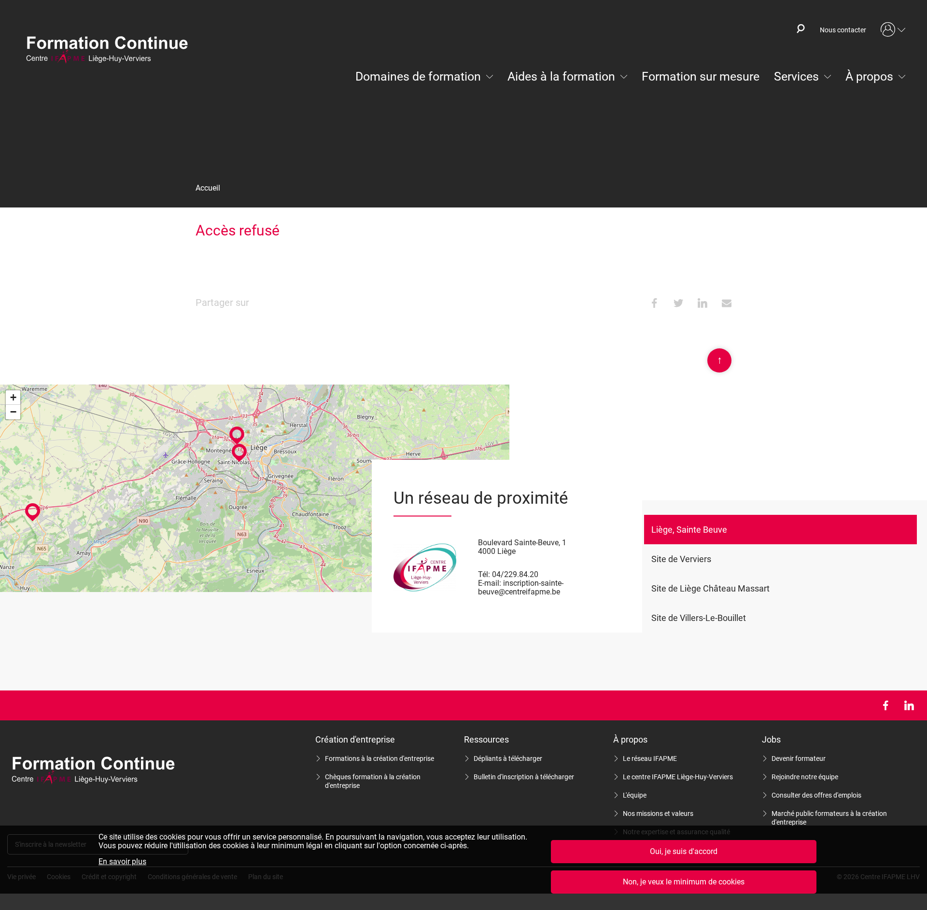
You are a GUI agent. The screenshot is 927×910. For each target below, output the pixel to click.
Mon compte (893, 30)
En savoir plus (122, 861)
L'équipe (634, 795)
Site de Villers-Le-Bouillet (698, 618)
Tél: (484, 574)
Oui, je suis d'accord (683, 851)
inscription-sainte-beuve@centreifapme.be (520, 587)
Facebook (885, 705)
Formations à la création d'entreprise (379, 758)
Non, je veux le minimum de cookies (683, 881)
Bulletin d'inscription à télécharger (524, 777)
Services (796, 76)
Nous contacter (843, 30)
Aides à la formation (561, 76)
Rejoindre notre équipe (805, 777)
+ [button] (13, 397)
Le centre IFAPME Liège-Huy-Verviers (678, 777)
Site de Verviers (681, 559)
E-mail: (489, 583)
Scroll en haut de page (719, 360)
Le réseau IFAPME (650, 758)
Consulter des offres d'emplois (816, 795)
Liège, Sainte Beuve (689, 529)
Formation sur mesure (700, 76)
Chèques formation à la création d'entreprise (373, 781)
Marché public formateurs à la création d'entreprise (829, 818)
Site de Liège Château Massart (710, 588)
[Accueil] (111, 51)
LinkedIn (909, 705)
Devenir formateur (799, 758)
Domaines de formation (418, 76)
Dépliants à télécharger (508, 758)
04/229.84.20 (515, 574)
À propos (869, 76)
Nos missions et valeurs (658, 813)
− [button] (13, 412)
